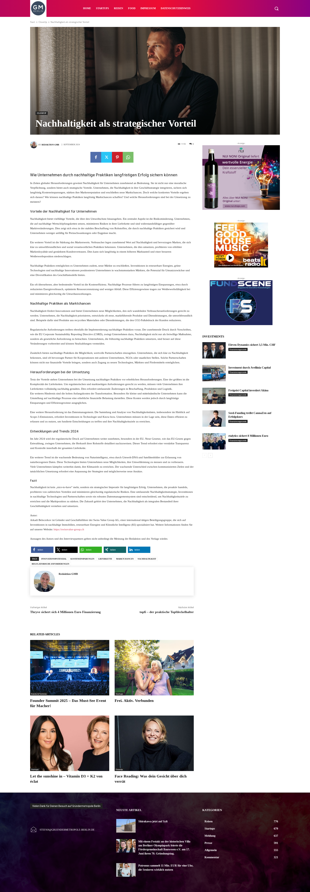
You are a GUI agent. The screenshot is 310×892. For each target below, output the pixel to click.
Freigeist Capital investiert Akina (248, 390)
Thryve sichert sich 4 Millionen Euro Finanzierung (65, 612)
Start (32, 22)
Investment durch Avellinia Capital (249, 367)
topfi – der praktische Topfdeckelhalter (167, 612)
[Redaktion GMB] (34, 144)
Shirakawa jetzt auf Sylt (153, 821)
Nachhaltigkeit (147, 559)
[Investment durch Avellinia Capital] (214, 373)
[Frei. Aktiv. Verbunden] (154, 667)
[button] (276, 8)
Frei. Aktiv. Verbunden (134, 700)
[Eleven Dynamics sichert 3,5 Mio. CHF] (214, 350)
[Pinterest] (117, 157)
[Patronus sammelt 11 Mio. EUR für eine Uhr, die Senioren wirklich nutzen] (126, 870)
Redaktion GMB (50, 145)
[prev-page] (204, 455)
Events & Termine (39, 694)
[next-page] (210, 455)
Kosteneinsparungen (82, 559)
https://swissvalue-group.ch (69, 529)
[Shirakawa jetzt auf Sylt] (126, 826)
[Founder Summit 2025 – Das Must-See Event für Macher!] (69, 667)
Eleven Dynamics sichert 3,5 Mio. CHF (252, 344)
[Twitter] (106, 157)
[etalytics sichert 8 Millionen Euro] (214, 441)
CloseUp (43, 22)
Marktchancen (125, 559)
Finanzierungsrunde (237, 349)
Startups (119, 694)
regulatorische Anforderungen (50, 564)
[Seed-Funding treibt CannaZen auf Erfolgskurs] (214, 418)
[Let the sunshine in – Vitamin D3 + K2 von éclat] (69, 743)
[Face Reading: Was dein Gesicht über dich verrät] (154, 743)
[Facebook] (95, 157)
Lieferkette (105, 559)
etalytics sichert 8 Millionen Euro (248, 435)
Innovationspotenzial (54, 559)
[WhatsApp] (128, 157)
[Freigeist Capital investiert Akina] (214, 396)
